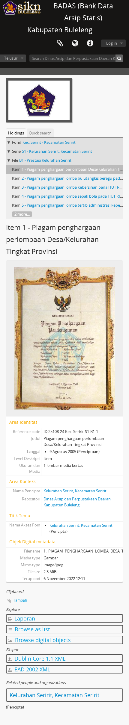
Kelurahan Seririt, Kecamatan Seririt (75, 491)
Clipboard (60, 43)
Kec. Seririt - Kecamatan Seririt (49, 142)
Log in (111, 43)
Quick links (90, 43)
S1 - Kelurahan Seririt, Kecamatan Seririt (57, 151)
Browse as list (31, 629)
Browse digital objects (42, 640)
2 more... (22, 214)
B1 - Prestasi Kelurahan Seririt (45, 160)
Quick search (40, 133)
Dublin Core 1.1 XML (39, 658)
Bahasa (75, 43)
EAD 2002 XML (31, 669)
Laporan (24, 618)
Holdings (16, 133)
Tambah (20, 600)
